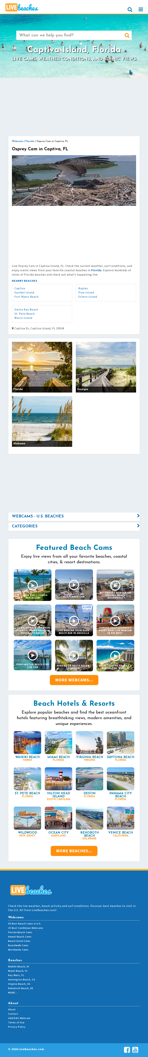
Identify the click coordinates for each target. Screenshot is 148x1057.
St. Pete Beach (24, 314)
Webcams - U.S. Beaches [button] (38, 516)
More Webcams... (74, 680)
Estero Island (87, 297)
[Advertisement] (74, 106)
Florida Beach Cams (20, 932)
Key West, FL (16, 975)
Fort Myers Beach (26, 297)
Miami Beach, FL (18, 971)
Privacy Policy (17, 1027)
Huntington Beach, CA (21, 980)
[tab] (74, 516)
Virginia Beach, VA (19, 984)
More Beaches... (74, 851)
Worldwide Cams (18, 950)
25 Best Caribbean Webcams (25, 928)
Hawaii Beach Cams (20, 937)
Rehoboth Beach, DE (20, 988)
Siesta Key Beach (26, 310)
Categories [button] (25, 526)
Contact (13, 1014)
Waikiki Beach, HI (18, 966)
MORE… (13, 993)
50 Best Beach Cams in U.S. (24, 924)
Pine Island (86, 293)
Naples (83, 288)
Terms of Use (16, 1022)
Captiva (19, 288)
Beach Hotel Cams (19, 941)
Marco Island (23, 318)
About (12, 1009)
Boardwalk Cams (18, 945)
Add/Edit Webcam (19, 1018)
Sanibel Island (24, 293)
